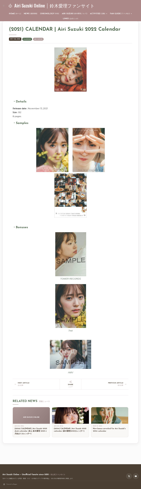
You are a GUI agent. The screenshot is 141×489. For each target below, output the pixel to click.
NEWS (30, 14)
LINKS (70, 19)
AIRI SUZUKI (74, 14)
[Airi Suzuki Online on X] (129, 476)
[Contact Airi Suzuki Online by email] (136, 476)
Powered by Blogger (11, 484)
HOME (15, 14)
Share (70, 386)
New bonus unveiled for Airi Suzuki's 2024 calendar (109, 430)
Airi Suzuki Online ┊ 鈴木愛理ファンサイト (54, 5)
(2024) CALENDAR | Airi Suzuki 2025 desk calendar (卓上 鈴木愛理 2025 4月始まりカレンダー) (31, 431)
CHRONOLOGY (49, 14)
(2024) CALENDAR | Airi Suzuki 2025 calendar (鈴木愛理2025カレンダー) (70, 430)
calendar (27, 39)
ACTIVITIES (98, 14)
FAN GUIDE (121, 14)
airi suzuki (38, 39)
